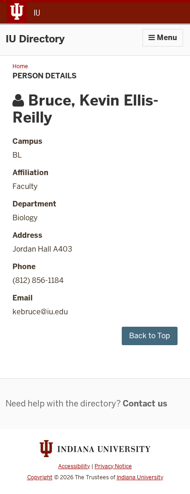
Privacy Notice (113, 466)
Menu (166, 37)
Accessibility (74, 466)
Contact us (145, 403)
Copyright (40, 477)
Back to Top (149, 336)
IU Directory (35, 38)
